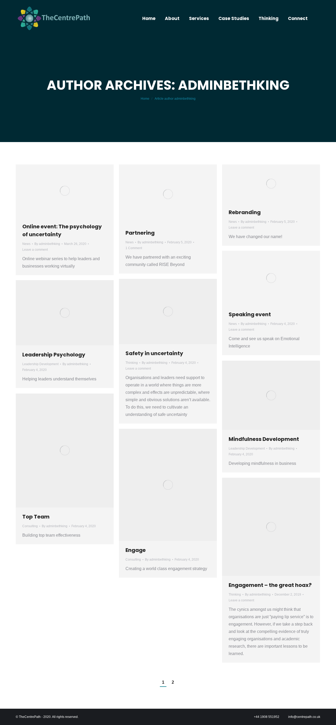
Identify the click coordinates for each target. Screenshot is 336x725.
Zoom (58, 313)
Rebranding (245, 212)
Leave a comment (35, 249)
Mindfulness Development (264, 439)
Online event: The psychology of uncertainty (62, 230)
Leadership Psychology (53, 354)
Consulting (30, 526)
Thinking (131, 363)
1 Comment (133, 248)
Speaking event (250, 314)
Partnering (140, 232)
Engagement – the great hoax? (270, 585)
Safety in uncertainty (154, 353)
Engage (135, 550)
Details (72, 313)
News (26, 244)
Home (145, 98)
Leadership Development (40, 364)
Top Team (36, 516)
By (47, 244)
